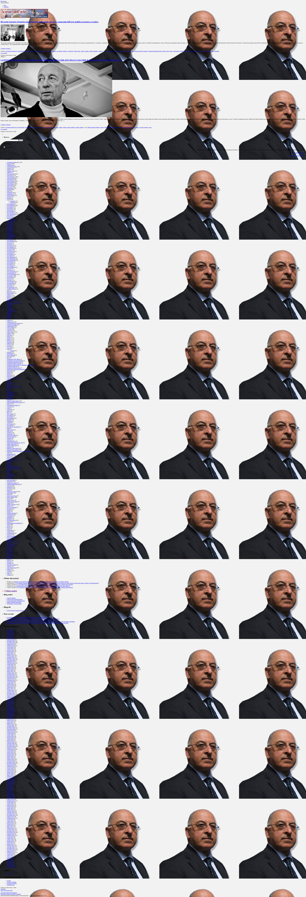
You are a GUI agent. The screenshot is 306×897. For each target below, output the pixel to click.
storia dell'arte (10, 554)
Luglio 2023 (10, 683)
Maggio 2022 (10, 703)
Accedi (9, 880)
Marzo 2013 (10, 861)
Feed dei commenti (12, 883)
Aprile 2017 (10, 790)
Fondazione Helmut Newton (14, 362)
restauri (9, 521)
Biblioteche (10, 299)
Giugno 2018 (10, 770)
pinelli (186, 51)
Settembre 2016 (11, 801)
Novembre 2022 (11, 694)
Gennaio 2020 (10, 743)
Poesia (8, 498)
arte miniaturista (11, 257)
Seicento (9, 534)
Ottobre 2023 (10, 678)
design (8, 336)
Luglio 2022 (10, 700)
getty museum (10, 383)
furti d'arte (9, 375)
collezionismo (10, 326)
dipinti (8, 339)
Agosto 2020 (10, 733)
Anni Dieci (10, 175)
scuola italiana (10, 533)
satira (8, 529)
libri (8, 412)
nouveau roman (11, 480)
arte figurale (10, 237)
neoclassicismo (11, 475)
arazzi (8, 191)
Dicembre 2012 (11, 865)
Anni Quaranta (11, 181)
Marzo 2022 (10, 706)
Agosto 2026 (10, 629)
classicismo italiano (12, 324)
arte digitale (10, 218)
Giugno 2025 (10, 650)
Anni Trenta (10, 185)
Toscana (9, 562)
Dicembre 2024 (11, 658)
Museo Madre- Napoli (12, 467)
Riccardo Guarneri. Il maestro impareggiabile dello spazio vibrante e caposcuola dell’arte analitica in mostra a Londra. (50, 22)
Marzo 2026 (10, 637)
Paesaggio (9, 488)
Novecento (10, 481)
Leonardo (9, 409)
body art (9, 301)
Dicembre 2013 (11, 848)
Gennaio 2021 (10, 726)
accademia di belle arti (11, 51)
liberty (8, 411)
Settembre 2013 (11, 852)
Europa (9, 345)
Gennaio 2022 (10, 709)
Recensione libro (11, 520)
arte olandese (10, 263)
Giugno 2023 (10, 684)
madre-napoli (10, 429)
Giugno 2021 (10, 719)
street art (9, 556)
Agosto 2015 (10, 819)
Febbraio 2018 (10, 776)
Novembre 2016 (11, 798)
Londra (9, 422)
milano (125, 127)
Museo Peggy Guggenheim (14, 468)
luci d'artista (10, 424)
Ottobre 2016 (10, 799)
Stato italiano (10, 552)
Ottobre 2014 (10, 834)
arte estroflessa (10, 228)
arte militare (10, 255)
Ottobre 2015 (10, 816)
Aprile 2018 (10, 773)
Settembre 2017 (11, 783)
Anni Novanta (28, 51)
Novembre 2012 (11, 867)
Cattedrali (9, 316)
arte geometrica (11, 241)
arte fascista (10, 231)
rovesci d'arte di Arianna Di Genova (16, 610)
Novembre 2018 (11, 763)
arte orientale (10, 266)
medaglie (9, 438)
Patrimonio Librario (12, 491)
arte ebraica (10, 222)
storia (8, 553)
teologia (9, 560)
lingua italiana (10, 418)
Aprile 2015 (10, 825)
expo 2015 (9, 347)
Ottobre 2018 (10, 765)
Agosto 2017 (10, 785)
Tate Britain (10, 557)
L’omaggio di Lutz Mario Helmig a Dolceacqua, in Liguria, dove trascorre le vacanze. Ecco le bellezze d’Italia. (41, 581)
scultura (9, 531)
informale (9, 396)
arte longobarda (11, 251)
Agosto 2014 (10, 836)
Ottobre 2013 (10, 851)
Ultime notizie (11, 591)
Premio (9, 510)
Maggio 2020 (10, 737)
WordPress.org (10, 885)
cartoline (9, 314)
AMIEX (9, 172)
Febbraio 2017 (10, 793)
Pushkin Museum (11, 513)
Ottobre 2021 (10, 713)
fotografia (9, 370)
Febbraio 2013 (10, 862)
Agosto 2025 (10, 647)
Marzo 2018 (10, 775)
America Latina (11, 171)
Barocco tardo (10, 293)
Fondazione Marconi (12, 366)
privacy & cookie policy (7, 890)
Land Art (9, 406)
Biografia (6, 7)
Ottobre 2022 (10, 696)
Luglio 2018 (10, 769)
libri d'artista (10, 414)
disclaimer (3, 889)
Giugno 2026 (10, 632)
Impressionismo (11, 395)
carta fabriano (10, 312)
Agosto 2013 (10, 854)
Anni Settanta (10, 184)
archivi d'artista (11, 195)
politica (9, 503)
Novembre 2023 (11, 677)
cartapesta (9, 313)
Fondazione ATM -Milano (13, 359)
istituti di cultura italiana (13, 401)
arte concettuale (11, 212)
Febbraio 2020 (10, 742)
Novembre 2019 (11, 746)
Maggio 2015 (10, 824)
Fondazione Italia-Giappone (14, 363)
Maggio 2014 (10, 841)
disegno (9, 340)
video (8, 573)
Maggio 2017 (10, 789)
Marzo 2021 (10, 723)
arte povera (10, 270)
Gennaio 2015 (10, 829)
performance (10, 493)
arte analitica (53, 51)
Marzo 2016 (10, 809)
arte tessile (9, 286)
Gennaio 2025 (10, 657)
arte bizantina (10, 209)
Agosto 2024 (10, 664)
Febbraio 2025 (10, 655)
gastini (164, 51)
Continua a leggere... (6, 48)
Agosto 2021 (10, 716)
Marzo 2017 (10, 792)
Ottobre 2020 (10, 730)
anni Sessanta (43, 51)
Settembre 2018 (11, 766)
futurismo (9, 376)
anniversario (10, 188)
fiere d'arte (9, 356)
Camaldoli (9, 306)
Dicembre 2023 (11, 675)
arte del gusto (10, 217)
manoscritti (10, 434)
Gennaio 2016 (10, 812)
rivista (8, 526)
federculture (10, 353)
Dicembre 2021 (11, 710)
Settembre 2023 (11, 680)
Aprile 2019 (10, 756)
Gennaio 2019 (10, 760)
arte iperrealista (11, 248)
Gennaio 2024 (10, 674)
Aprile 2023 (10, 687)
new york (9, 478)
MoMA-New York (11, 455)
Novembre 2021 (11, 711)
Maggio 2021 (10, 720)
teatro (8, 559)
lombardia (9, 421)
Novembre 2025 (11, 642)
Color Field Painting (124, 51)
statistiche (9, 550)
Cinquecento (10, 322)
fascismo (9, 352)
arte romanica (10, 277)
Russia (8, 527)
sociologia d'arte (11, 544)
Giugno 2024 (10, 667)
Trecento (9, 563)
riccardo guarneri (201, 51)
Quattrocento (10, 514)
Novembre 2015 (11, 815)
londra (171, 51)
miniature (9, 447)
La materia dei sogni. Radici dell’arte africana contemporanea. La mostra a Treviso (27, 617)
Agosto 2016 (10, 802)
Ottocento (9, 487)
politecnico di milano (12, 501)
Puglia (8, 511)
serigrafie (9, 539)
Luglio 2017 (10, 786)
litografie (9, 419)
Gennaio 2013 (10, 864)
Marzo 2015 (10, 826)
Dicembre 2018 (11, 762)
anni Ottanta (36, 51)
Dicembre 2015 (11, 813)
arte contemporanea (12, 214)
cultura (82, 51)
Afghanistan (10, 165)
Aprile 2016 (10, 808)
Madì (8, 428)
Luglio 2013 (10, 855)
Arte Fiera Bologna (12, 235)
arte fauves (9, 232)
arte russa (9, 278)
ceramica (9, 317)
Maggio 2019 (10, 755)
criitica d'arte (77, 51)
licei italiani (10, 416)
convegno (55, 127)
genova (9, 381)
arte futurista (10, 240)
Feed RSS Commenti (15, 894)
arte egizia (9, 224)
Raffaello (9, 519)
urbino (8, 569)
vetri (8, 572)
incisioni (12, 350)
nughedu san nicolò (12, 483)
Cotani (132, 51)
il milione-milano (112, 127)
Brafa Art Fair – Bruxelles (13, 303)
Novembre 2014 (11, 832)
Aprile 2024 (10, 670)
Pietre (8, 494)
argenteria (12, 201)
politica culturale (93, 51)
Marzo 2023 (10, 688)
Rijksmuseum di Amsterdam (14, 523)
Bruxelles (9, 304)
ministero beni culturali (12, 450)
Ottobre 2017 (10, 782)
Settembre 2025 (11, 645)
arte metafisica (10, 254)
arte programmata (11, 271)
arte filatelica (10, 238)
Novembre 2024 (11, 660)
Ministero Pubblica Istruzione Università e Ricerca (19, 451)
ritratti (8, 524)
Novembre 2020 (11, 729)
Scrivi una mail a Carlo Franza (297, 155)
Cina (8, 319)
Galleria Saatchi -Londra (13, 378)
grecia (8, 391)
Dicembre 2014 (11, 831)
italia (8, 404)
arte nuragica (10, 261)
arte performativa (11, 267)
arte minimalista (11, 258)
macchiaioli (10, 425)
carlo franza (116, 51)
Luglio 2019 (10, 752)
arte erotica (10, 227)
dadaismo (9, 335)
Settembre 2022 (11, 697)
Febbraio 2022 (10, 707)
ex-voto (9, 346)
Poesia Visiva (10, 500)
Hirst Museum (10, 392)
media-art (9, 439)
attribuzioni (10, 291)
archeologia (10, 192)
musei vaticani (10, 465)
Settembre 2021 (11, 714)
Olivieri (182, 51)
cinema (9, 320)
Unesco (9, 566)
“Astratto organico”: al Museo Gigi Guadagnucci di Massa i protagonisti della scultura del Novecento (32, 620)
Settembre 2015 (11, 818)
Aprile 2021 (10, 721)
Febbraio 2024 (10, 673)
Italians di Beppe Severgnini (14, 602)
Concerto (9, 329)
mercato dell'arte (11, 441)
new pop (9, 477)
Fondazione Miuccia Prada (13, 368)
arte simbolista (10, 281)
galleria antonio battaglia (93, 127)
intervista (9, 399)
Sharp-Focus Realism (12, 542)
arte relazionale (11, 273)
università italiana (11, 567)
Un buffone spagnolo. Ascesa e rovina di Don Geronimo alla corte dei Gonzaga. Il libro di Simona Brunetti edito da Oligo (37, 623)
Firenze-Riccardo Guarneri (141, 51)
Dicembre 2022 (11, 693)
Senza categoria (11, 537)
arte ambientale (11, 205)
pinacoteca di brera (11, 496)
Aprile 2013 (10, 860)
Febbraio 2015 (10, 828)
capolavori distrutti (11, 310)
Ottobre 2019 (10, 747)
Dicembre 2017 (11, 779)
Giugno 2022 (10, 701)
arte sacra (9, 280)
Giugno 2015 (10, 822)
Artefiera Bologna (11, 289)
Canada (9, 307)
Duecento (9, 342)
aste (8, 290)
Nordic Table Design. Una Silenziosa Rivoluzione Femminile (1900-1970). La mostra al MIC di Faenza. (33, 618)
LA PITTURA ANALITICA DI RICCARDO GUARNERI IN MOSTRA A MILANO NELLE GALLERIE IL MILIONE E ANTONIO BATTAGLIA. (61, 60)
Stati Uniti (9, 549)
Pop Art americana (11, 507)
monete (9, 457)
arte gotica (9, 243)
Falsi (8, 349)
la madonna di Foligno (12, 405)
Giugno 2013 (10, 857)
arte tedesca (10, 284)
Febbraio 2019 (10, 759)
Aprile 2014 (10, 842)
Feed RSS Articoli (5, 894)
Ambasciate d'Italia (12, 166)
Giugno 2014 (10, 839)
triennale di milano (11, 565)
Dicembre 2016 (11, 796)
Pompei (9, 506)
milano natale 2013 (12, 444)
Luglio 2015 (10, 821)
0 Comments (4, 53)
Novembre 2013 (11, 849)
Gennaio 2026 (10, 640)
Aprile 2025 (10, 652)
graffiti (8, 388)
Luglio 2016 (10, 803)
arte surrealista (10, 283)
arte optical (10, 264)
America (9, 168)
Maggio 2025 (10, 651)
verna (212, 51)
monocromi (10, 458)
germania (9, 382)
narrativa (9, 471)
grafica (8, 389)
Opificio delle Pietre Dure (13, 484)
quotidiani (9, 517)
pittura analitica (192, 51)
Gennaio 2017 (10, 795)
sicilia (8, 543)
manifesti (9, 432)
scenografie (10, 530)
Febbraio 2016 (10, 811)
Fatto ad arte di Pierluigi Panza (14, 599)
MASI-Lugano (11, 437)
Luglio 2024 (10, 665)
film (8, 358)
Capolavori (70, 51)
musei (8, 464)
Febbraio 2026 (10, 638)
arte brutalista (10, 211)
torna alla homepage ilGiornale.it (9, 892)
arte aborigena (10, 204)
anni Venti (9, 186)
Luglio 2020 (10, 734)
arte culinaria (10, 215)
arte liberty (9, 250)
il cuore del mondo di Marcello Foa (16, 601)
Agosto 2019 (10, 750)
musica (9, 470)
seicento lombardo (11, 536)
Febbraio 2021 (10, 724)
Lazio (8, 408)
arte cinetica (13, 220)
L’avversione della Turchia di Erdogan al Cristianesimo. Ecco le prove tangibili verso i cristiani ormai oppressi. (45, 584)
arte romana (10, 276)
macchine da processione (13, 427)
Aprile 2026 (10, 635)
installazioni (10, 398)
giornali (9, 385)
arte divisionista (11, 221)
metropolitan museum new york (15, 442)
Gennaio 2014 (10, 847)
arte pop (9, 268)
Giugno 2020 (10, 736)
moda (8, 452)
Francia (9, 372)
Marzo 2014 (10, 844)
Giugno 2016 (10, 805)
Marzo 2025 (10, 654)
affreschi (9, 163)
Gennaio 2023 (10, 691)
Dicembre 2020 (11, 727)
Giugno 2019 (10, 753)
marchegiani (176, 51)
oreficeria (9, 485)
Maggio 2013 (10, 858)
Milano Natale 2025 (12, 445)
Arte (48, 51)
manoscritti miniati (11, 435)
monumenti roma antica (13, 460)
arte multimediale (11, 260)
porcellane (9, 508)
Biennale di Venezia (12, 300)
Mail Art (9, 431)
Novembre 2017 (11, 780)
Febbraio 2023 (10, 690)
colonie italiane (11, 327)
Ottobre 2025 (10, 644)
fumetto (9, 373)
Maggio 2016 (10, 806)
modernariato (10, 454)
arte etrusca (10, 230)
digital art (9, 337)
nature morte (10, 474)
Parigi (8, 490)
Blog (5, 5)
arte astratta (59, 51)
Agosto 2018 (10, 767)
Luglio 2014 (10, 838)
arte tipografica (11, 287)
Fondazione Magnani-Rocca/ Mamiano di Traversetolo (21, 365)
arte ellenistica (10, 225)
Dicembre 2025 (11, 641)
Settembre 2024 (11, 663)
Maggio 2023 (10, 686)
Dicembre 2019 (11, 744)
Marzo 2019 (10, 757)
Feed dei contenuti (11, 882)
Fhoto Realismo (11, 355)
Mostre (65, 127)
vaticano (100, 51)
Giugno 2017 (10, 788)
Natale (8, 473)
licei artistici (10, 415)
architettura (10, 194)
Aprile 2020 (10, 739)
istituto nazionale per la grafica (14, 402)
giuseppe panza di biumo (13, 386)
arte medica (10, 253)
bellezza (65, 51)
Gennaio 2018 (10, 778)
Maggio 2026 (10, 634)
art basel (9, 197)
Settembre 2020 (11, 732)
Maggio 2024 (10, 668)
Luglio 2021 (10, 717)
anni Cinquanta (11, 174)
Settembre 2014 (11, 835)
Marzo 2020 (10, 740)
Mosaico (9, 461)
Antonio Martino (11, 598)
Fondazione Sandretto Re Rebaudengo (16, 369)
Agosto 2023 (10, 681)
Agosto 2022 (10, 698)
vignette (9, 575)
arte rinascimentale (11, 274)
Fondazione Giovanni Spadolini (15, 360)
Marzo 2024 (10, 671)
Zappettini (216, 51)
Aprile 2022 (10, 704)
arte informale (10, 245)
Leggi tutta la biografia (299, 152)
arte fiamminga (11, 234)
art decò (9, 198)
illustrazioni (10, 393)
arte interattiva (10, 247)
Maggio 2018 (10, 772)
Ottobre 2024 (10, 661)
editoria (9, 343)
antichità (9, 189)
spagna (9, 547)
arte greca (9, 244)
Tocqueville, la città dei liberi (14, 603)
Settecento (9, 540)
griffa (167, 51)
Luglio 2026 (10, 631)
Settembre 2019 (11, 749)
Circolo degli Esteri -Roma (13, 323)
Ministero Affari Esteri (12, 448)
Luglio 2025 (10, 648)
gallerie (87, 51)
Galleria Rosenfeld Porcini (155, 51)
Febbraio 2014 (10, 845)
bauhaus (9, 294)
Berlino (9, 297)
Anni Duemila (20, 51)
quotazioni (9, 516)
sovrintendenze (11, 546)
